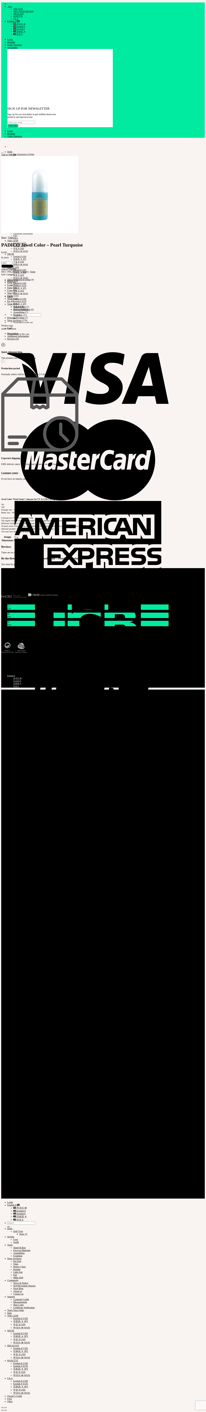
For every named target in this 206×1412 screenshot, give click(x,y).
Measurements (7, 666)
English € (12, 21)
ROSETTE (18, 16)
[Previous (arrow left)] (2, 1410)
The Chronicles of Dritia (23, 154)
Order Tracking (14, 45)
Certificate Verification (11, 663)
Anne (9, 328)
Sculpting (17, 315)
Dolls (9, 152)
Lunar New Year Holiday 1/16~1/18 (24, 611)
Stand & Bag (19, 307)
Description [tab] (12, 333)
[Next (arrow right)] (5, 1410)
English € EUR (19, 286)
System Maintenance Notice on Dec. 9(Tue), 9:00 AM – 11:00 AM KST (41, 619)
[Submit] (8, 1226)
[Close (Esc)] (2, 1407)
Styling (10, 1236)
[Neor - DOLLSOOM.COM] (1, 141)
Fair (15, 1275)
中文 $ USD (18, 248)
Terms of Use (13, 1192)
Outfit (10, 296)
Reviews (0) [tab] (13, 339)
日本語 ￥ (21, 31)
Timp (15, 1264)
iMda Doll (18, 1277)
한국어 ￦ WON (20, 251)
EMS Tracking (7, 657)
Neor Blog (18, 1288)
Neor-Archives (14, 320)
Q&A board (58, 479)
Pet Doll (17, 1261)
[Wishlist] (2, 152)
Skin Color (18, 1305)
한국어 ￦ (21, 24)
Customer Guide (21, 1299)
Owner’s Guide (14, 1396)
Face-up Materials (21, 309)
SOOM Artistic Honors (24, 1285)
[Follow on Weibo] (11, 585)
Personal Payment (15, 317)
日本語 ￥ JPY (19, 259)
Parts (9, 287)
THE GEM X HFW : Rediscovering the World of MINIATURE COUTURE (44, 627)
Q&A (15, 238)
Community (13, 1280)
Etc (8, 301)
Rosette (16, 1269)
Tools (10, 237)
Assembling (19, 312)
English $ (20, 26)
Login (10, 39)
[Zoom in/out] (5, 1407)
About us (17, 1291)
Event (10, 285)
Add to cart (7, 266)
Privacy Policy (14, 1189)
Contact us (18, 1294)
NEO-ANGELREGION (23, 11)
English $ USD (19, 256)
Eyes (9, 290)
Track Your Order (8, 660)
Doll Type (18, 1231)
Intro (9, 6)
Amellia (4, 328)
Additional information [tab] (18, 336)
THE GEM (18, 9)
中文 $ (19, 34)
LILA (15, 19)
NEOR (10, 254)
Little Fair (18, 1272)
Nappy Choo (19, 1266)
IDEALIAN (18, 14)
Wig (9, 293)
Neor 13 (23, 1234)
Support (11, 1296)
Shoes (10, 298)
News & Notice (20, 1283)
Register (11, 42)
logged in (18, 564)
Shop (3, 237)
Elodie (14, 328)
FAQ (15, 236)
